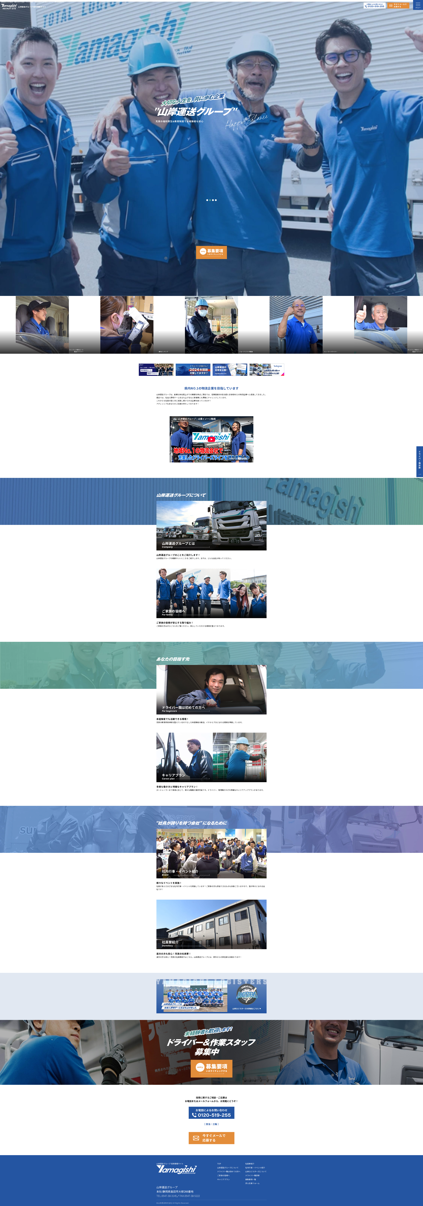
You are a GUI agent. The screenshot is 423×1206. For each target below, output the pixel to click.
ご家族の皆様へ (223, 1175)
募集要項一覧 (250, 1179)
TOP (219, 1163)
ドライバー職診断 (252, 1175)
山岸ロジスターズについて (256, 1171)
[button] (207, 200)
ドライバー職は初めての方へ (228, 1171)
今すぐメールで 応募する (214, 1137)
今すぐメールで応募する (400, 5)
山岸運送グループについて (227, 1167)
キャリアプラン (223, 1179)
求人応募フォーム (252, 1183)
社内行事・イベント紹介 (255, 1167)
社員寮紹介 (249, 1163)
